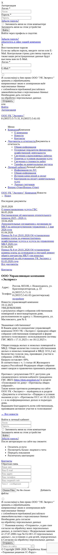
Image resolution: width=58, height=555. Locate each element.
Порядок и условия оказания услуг (33, 158)
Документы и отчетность (21, 141)
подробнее (18, 298)
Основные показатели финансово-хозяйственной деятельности (33, 151)
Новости (19, 135)
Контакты (19, 138)
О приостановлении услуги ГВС (19, 209)
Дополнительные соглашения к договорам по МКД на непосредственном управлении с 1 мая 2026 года (27, 226)
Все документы (9, 264)
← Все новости (9, 414)
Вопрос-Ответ (15, 187)
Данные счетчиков (24, 184)
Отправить (8, 543)
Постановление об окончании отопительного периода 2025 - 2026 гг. (26, 216)
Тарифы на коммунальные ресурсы (33, 164)
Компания (13, 129)
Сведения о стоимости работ (30, 161)
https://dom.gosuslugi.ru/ (27, 379)
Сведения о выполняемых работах (33, 155)
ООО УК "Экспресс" (13, 192)
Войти (4, 107)
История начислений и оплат (30, 175)
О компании (21, 132)
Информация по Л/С (25, 170)
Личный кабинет (17, 167)
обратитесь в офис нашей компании (21, 41)
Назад (8, 195)
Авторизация (8, 110)
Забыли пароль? (10, 21)
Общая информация (25, 147)
